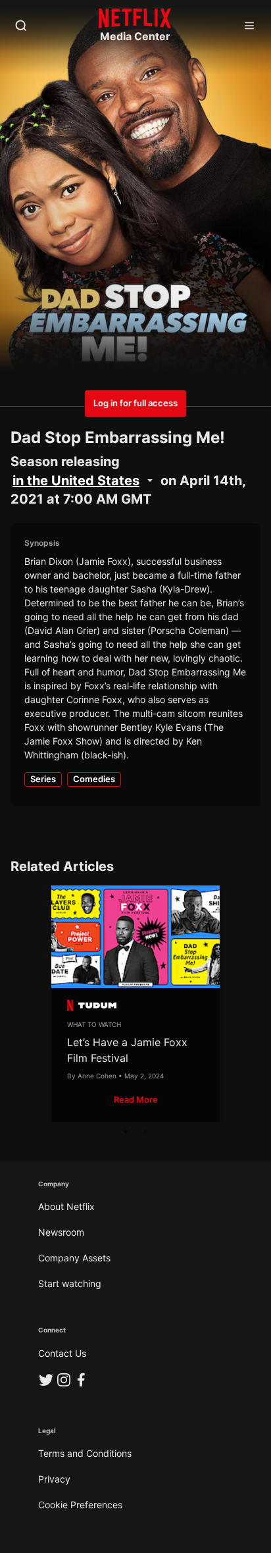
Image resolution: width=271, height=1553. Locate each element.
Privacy (54, 1479)
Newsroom (61, 1232)
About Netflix (66, 1206)
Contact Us (62, 1353)
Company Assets (74, 1257)
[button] (136, 1100)
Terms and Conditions (85, 1453)
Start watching (69, 1283)
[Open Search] (21, 26)
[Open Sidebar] (249, 26)
